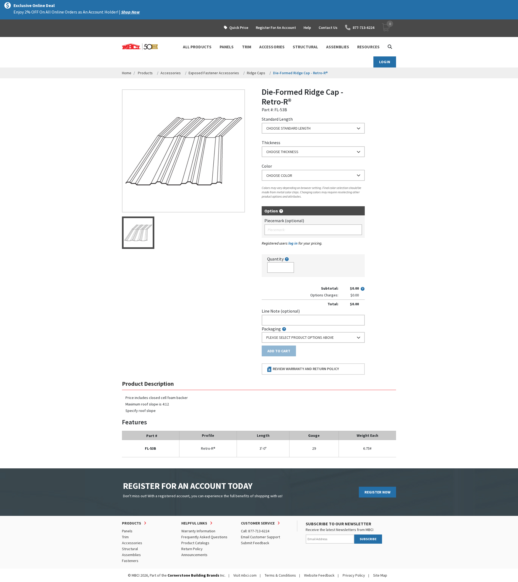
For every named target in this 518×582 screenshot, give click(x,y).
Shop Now (130, 12)
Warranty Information (198, 531)
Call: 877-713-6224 (255, 531)
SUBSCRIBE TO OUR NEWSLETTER (338, 523)
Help (307, 27)
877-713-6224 (363, 27)
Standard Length (277, 119)
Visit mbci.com (245, 575)
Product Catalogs (195, 542)
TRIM (246, 46)
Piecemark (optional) (284, 220)
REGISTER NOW (377, 492)
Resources (368, 46)
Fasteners (130, 560)
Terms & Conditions (280, 575)
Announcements (194, 554)
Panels (127, 531)
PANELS (227, 46)
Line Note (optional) (281, 311)
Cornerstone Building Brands (193, 575)
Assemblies (131, 554)
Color (267, 166)
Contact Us (328, 27)
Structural (130, 548)
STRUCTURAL (305, 46)
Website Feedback (319, 575)
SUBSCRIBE (368, 539)
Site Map (380, 575)
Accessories (171, 72)
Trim (125, 536)
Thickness (271, 142)
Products (145, 72)
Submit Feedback (255, 542)
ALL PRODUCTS (197, 46)
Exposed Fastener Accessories (214, 72)
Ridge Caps (256, 72)
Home (126, 72)
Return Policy (192, 548)
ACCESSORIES (272, 46)
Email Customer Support (260, 536)
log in (293, 243)
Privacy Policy (354, 575)
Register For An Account (276, 27)
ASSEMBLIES (337, 46)
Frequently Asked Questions (204, 536)
